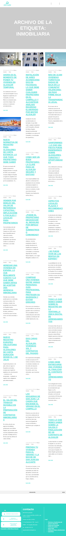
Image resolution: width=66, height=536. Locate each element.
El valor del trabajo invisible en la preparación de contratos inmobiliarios (10, 410)
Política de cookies (53, 526)
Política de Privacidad (53, 525)
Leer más (5, 110)
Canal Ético (51, 531)
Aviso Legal (51, 528)
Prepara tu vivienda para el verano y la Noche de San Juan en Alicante (32, 454)
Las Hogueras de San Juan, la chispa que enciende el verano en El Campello (33, 401)
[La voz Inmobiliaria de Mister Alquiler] (7, 3)
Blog (10, 71)
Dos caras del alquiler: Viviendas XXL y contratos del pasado (32, 346)
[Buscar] (53, 4)
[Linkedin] (62, 4)
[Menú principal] (56, 4)
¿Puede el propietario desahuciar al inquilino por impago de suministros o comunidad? (32, 225)
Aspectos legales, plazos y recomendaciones (55, 206)
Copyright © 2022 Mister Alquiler (10, 528)
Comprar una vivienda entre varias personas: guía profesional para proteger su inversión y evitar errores (33, 289)
